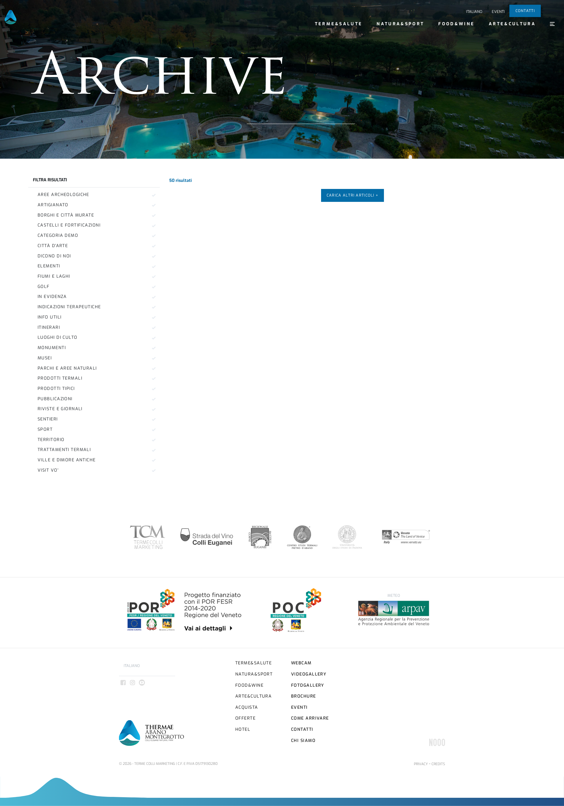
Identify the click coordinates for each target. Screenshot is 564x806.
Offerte (245, 718)
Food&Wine (456, 24)
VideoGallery (308, 674)
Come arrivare (310, 718)
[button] (552, 24)
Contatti (525, 10)
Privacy (421, 764)
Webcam (301, 663)
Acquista (246, 707)
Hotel (242, 729)
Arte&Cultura (512, 24)
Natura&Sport (400, 24)
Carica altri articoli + (352, 195)
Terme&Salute (339, 24)
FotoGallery (307, 685)
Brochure (303, 696)
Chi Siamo (303, 740)
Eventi (498, 11)
